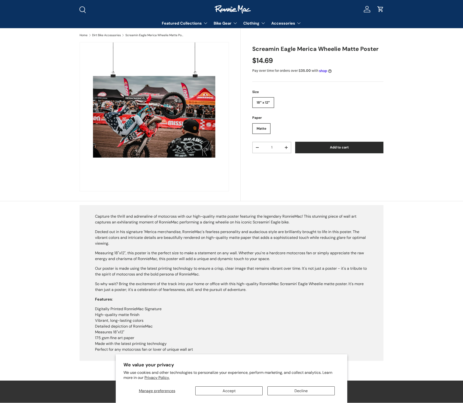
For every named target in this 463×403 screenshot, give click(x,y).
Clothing (251, 23)
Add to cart (339, 147)
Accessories (283, 23)
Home (84, 35)
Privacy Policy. (157, 377)
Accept (229, 390)
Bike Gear (223, 23)
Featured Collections (182, 23)
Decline (301, 390)
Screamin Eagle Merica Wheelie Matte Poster (154, 35)
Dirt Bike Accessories (106, 35)
